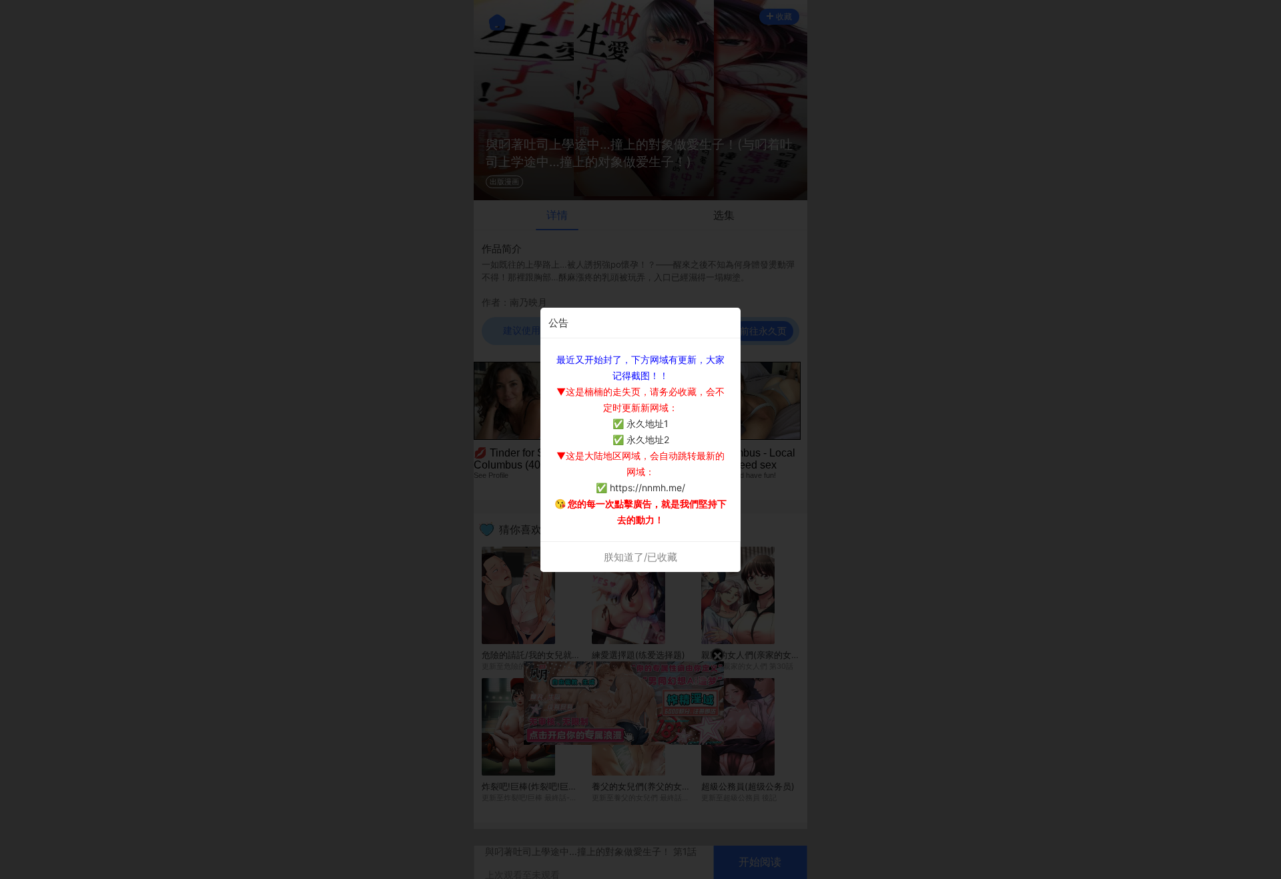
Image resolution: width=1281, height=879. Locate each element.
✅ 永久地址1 (640, 423)
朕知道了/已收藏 (640, 557)
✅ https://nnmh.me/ (640, 487)
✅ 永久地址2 (640, 439)
